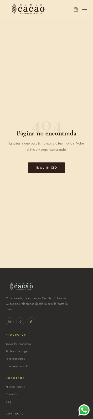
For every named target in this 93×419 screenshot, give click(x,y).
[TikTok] (31, 321)
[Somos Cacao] (28, 9)
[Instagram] (10, 321)
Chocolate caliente (17, 366)
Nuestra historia (16, 387)
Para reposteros (15, 359)
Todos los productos (18, 344)
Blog (8, 402)
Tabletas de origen (17, 351)
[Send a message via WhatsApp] (84, 410)
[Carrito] (75, 9)
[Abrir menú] (84, 9)
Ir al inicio (46, 168)
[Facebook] (20, 321)
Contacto (11, 394)
